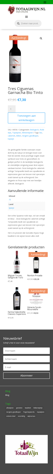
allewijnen (10, 408)
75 (10, 199)
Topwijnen (16, 132)
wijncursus (31, 416)
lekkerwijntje (37, 408)
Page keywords (28, 412)
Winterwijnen (27, 132)
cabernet (11, 136)
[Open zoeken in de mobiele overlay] (28, 23)
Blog (7, 395)
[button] (41, 38)
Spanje (11, 208)
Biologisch (34, 129)
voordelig (21, 416)
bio (40, 132)
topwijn (11, 139)
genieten (19, 408)
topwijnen (40, 412)
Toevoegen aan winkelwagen (26, 118)
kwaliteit (28, 408)
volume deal (10, 416)
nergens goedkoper (30, 136)
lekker (18, 136)
